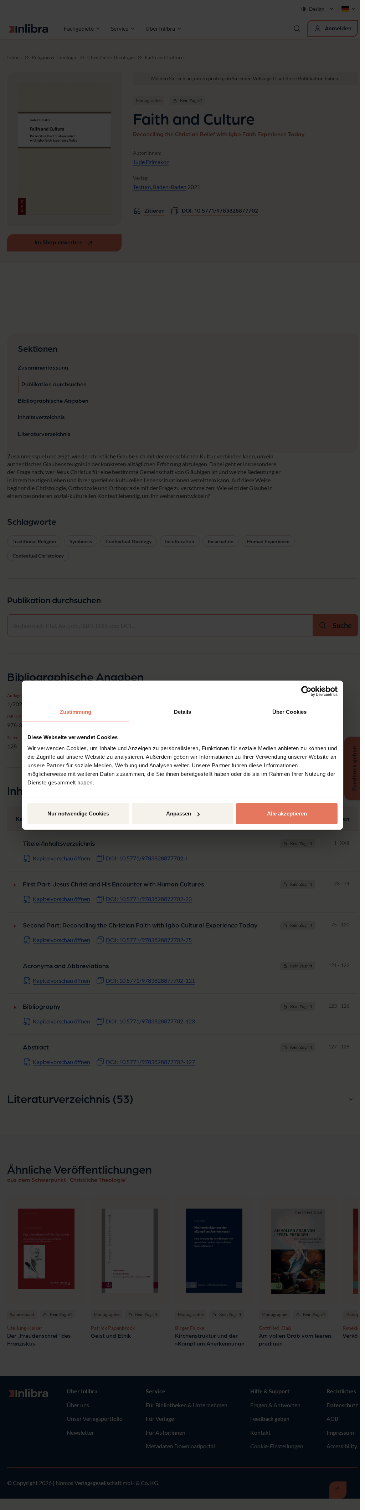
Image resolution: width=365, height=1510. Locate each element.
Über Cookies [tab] (289, 711)
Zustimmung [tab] (76, 711)
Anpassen (178, 813)
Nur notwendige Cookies (78, 813)
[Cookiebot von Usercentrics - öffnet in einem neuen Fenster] (306, 691)
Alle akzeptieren (287, 813)
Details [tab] (182, 711)
